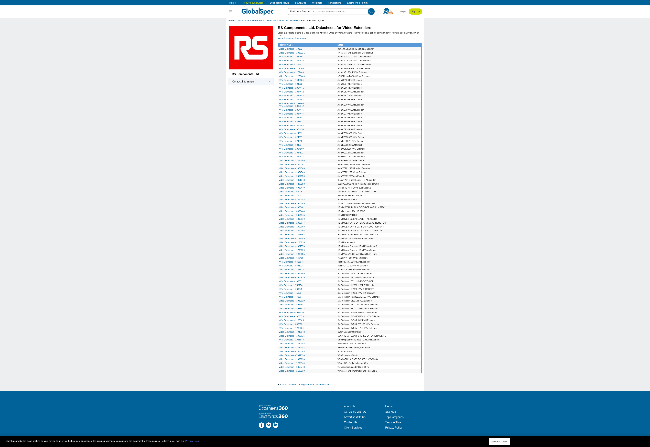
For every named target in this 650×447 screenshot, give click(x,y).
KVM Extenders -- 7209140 (291, 68)
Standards (300, 2)
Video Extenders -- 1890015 (292, 336)
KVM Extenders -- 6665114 (291, 266)
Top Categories (394, 417)
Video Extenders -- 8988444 (292, 211)
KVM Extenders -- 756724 (290, 293)
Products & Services (252, 2)
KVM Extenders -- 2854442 (291, 92)
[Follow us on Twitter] (268, 425)
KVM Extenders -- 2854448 (291, 125)
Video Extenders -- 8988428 (292, 308)
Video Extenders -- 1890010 (292, 219)
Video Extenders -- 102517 (291, 49)
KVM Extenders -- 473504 (290, 297)
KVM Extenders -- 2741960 (291, 103)
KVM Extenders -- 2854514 (291, 156)
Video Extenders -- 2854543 (292, 351)
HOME (232, 20)
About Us (349, 406)
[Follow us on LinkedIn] (275, 425)
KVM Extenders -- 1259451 (291, 57)
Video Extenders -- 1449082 (292, 343)
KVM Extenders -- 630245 (290, 289)
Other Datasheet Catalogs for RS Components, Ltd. (305, 384)
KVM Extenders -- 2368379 (291, 316)
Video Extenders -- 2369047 (292, 223)
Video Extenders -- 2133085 (292, 238)
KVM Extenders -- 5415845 (291, 262)
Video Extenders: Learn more (292, 38)
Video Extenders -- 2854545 (292, 215)
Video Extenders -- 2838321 (292, 53)
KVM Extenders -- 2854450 (291, 129)
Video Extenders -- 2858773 (292, 367)
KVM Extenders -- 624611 (290, 137)
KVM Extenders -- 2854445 (291, 110)
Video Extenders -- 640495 (291, 258)
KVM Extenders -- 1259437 (291, 64)
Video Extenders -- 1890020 (292, 359)
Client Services (353, 427)
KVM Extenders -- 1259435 (291, 60)
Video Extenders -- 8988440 (292, 188)
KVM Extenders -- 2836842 (291, 106)
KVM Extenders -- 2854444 (291, 99)
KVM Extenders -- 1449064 (291, 80)
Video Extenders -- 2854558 (292, 199)
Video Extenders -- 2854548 (292, 168)
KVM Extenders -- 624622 (290, 84)
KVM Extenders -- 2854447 (291, 118)
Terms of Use (393, 422)
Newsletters (334, 2)
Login (403, 11)
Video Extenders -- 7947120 (292, 355)
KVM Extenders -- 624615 (290, 141)
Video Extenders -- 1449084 (292, 347)
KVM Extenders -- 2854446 (291, 114)
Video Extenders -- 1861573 (292, 180)
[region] (325, 441)
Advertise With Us (354, 417)
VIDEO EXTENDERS (288, 20)
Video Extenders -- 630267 (291, 192)
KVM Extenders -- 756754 (290, 285)
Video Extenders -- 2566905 (292, 273)
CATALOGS (270, 20)
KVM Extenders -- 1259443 (291, 72)
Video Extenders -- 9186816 (292, 242)
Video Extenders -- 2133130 (292, 371)
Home (232, 2)
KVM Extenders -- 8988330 (291, 312)
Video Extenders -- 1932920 (292, 301)
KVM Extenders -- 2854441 (291, 88)
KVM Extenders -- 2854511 (291, 153)
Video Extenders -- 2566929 (292, 277)
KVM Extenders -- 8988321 (291, 324)
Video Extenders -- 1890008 (292, 227)
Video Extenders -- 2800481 (292, 207)
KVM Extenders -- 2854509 (291, 149)
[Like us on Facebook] (261, 425)
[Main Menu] (231, 11)
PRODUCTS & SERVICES (250, 20)
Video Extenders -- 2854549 (292, 172)
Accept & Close (499, 441)
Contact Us (350, 422)
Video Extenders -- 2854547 (292, 164)
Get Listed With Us (355, 411)
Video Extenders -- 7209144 (292, 363)
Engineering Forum (357, 2)
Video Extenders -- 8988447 (292, 305)
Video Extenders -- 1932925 (292, 254)
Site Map (390, 411)
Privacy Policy (393, 427)
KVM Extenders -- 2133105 (291, 320)
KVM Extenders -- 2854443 (291, 96)
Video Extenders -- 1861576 (292, 246)
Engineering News (279, 2)
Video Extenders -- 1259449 (292, 76)
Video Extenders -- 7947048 (292, 332)
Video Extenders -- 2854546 (292, 160)
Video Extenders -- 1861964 (292, 234)
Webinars (317, 2)
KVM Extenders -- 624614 (290, 145)
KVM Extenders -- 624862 (290, 121)
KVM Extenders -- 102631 (290, 281)
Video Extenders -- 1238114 (292, 269)
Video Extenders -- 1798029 (292, 250)
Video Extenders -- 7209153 (292, 184)
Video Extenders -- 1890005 (292, 231)
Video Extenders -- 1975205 (292, 203)
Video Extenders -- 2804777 (292, 195)
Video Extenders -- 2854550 (292, 176)
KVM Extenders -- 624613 (290, 133)
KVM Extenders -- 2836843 (291, 340)
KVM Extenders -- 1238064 (291, 328)
